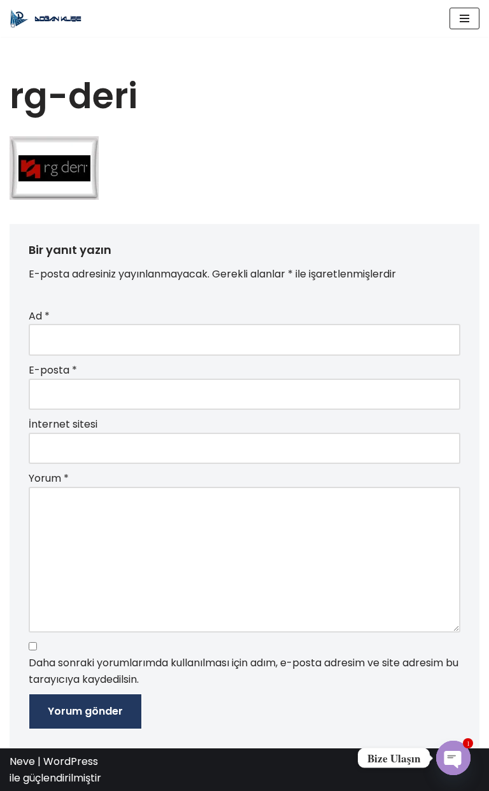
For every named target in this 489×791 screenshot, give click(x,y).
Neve (22, 761)
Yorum (49, 478)
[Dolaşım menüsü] (464, 18)
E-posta (53, 370)
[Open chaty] (453, 758)
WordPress (70, 761)
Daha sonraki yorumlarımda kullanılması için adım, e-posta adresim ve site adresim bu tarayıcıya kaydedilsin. (243, 671)
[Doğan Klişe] (48, 18)
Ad (39, 316)
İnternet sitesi (63, 424)
